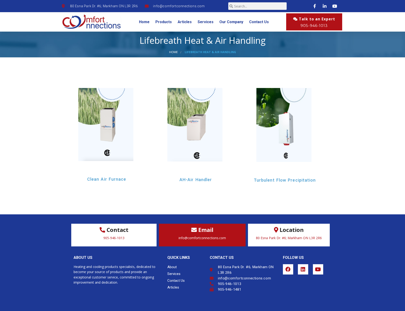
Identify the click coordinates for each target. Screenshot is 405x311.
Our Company (231, 22)
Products (163, 22)
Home (144, 22)
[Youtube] (318, 269)
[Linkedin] (303, 269)
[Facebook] (288, 269)
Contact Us (259, 22)
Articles (185, 22)
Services (206, 22)
